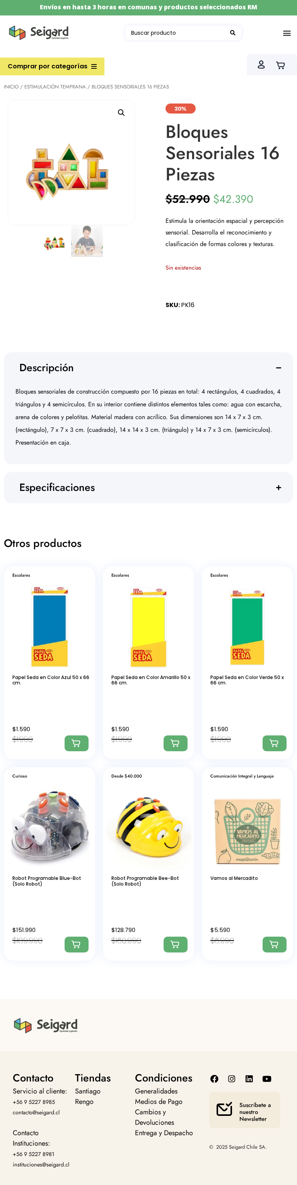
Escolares (21, 575)
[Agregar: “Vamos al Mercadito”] (275, 944)
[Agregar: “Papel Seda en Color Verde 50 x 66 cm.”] (275, 743)
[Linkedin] (249, 1079)
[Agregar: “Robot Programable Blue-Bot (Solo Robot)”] (77, 944)
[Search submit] (232, 32)
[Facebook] (214, 1079)
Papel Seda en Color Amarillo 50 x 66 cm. (150, 680)
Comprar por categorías (47, 66)
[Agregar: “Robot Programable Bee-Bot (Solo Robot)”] (176, 944)
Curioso (19, 776)
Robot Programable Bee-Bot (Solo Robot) (145, 881)
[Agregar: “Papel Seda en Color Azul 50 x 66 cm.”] (77, 743)
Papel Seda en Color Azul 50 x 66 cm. (50, 680)
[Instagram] (232, 1079)
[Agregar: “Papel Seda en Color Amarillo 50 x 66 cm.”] (176, 743)
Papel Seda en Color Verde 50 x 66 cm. (247, 680)
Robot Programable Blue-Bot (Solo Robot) (46, 881)
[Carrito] (283, 64)
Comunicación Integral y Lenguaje (242, 776)
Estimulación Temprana (55, 86)
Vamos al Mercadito (234, 878)
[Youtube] (266, 1079)
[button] (286, 33)
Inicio (11, 86)
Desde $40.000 (126, 776)
